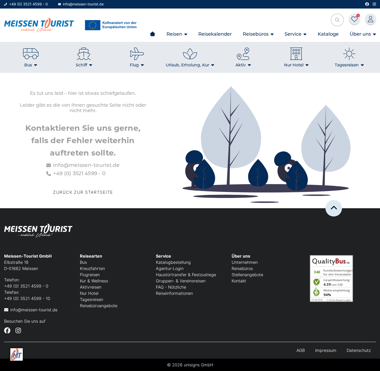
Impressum (325, 350)
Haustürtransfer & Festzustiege (186, 274)
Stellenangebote (247, 274)
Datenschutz (359, 350)
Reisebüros (242, 268)
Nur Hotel (89, 293)
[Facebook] (367, 4)
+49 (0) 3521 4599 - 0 (28, 4)
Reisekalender (215, 34)
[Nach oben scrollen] (333, 208)
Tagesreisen (91, 299)
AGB (301, 350)
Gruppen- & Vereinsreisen (181, 281)
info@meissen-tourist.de (83, 4)
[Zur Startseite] (39, 25)
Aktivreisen (90, 287)
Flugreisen (90, 274)
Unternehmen (245, 262)
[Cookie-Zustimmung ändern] (16, 354)
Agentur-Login (170, 268)
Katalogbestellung (173, 262)
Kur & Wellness (94, 281)
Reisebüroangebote (98, 305)
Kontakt (239, 281)
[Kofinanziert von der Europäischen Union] (112, 25)
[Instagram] (374, 4)
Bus (83, 262)
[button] (337, 20)
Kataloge (328, 34)
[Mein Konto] (370, 19)
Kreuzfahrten (92, 268)
